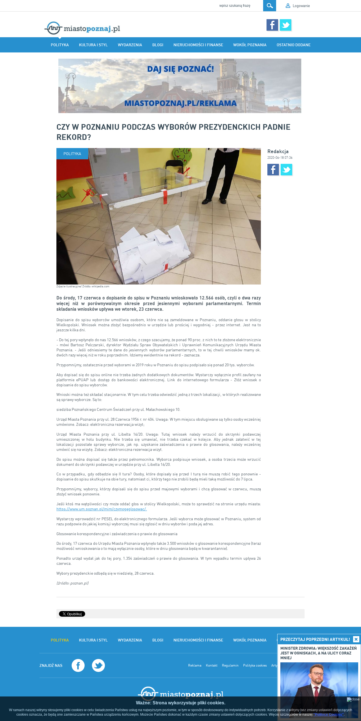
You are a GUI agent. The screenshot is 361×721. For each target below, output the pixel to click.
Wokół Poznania (250, 44)
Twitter (285, 25)
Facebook (272, 25)
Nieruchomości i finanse (198, 44)
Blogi (157, 44)
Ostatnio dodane (294, 44)
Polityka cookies (255, 665)
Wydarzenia (130, 44)
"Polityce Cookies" (328, 714)
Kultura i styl (93, 44)
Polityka (60, 44)
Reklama (194, 665)
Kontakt (211, 665)
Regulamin (230, 665)
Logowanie (301, 5)
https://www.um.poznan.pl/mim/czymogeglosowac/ (101, 508)
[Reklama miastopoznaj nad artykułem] (180, 86)
